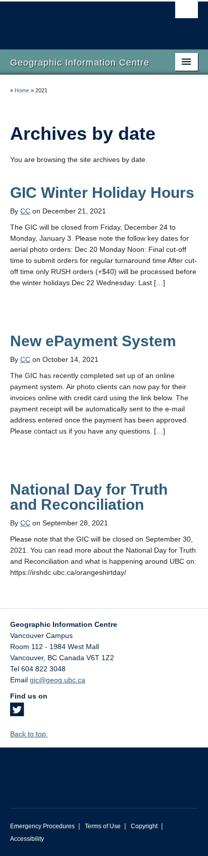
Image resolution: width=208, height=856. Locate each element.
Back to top (29, 734)
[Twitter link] (17, 713)
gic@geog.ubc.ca (57, 680)
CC (25, 211)
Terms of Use (103, 826)
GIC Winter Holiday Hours (102, 192)
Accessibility (27, 838)
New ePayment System (93, 341)
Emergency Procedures (42, 826)
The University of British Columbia (75, 21)
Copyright (144, 826)
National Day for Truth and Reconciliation (89, 497)
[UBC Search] (186, 13)
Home (22, 90)
